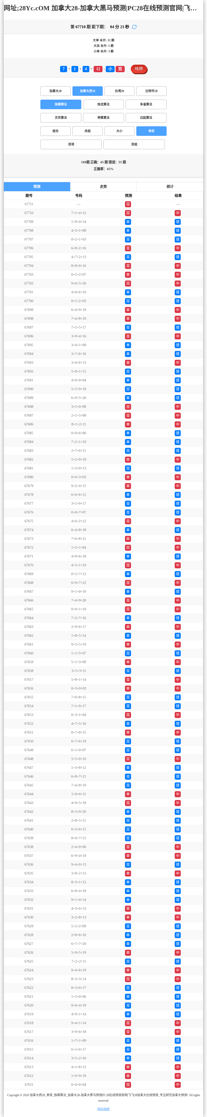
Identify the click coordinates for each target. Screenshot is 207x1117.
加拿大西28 (87, 91)
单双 (151, 131)
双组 (134, 144)
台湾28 (119, 91)
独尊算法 (61, 104)
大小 (119, 131)
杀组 (88, 131)
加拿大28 (55, 91)
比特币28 (151, 91)
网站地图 (103, 1109)
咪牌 (139, 69)
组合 (56, 131)
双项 (71, 144)
